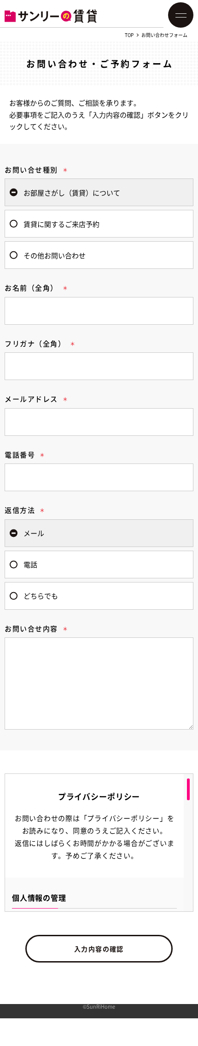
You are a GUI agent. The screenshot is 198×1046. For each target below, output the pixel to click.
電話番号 (20, 454)
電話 (30, 564)
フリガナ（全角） (35, 343)
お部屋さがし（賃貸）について (71, 192)
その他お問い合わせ (54, 255)
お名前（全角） (31, 287)
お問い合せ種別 (31, 169)
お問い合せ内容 (31, 628)
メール (33, 533)
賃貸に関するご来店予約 (61, 224)
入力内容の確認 (99, 948)
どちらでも (40, 595)
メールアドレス (31, 399)
